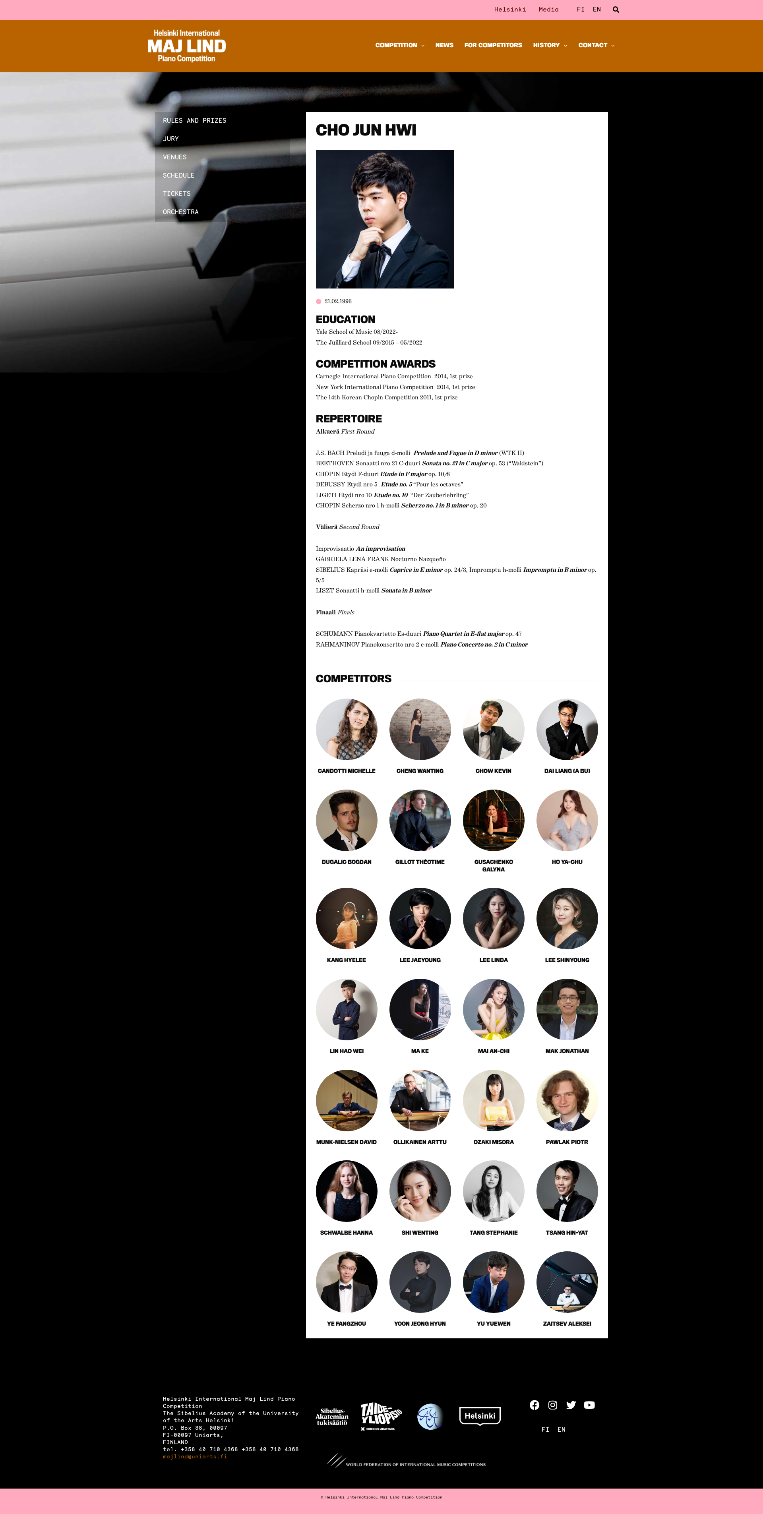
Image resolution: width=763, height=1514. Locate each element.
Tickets (177, 194)
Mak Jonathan (567, 1051)
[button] (616, 10)
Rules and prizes (195, 121)
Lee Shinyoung (567, 960)
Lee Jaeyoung (420, 960)
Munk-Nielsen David (346, 1142)
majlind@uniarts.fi (195, 1457)
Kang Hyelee (346, 960)
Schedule (179, 176)
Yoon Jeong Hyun (420, 1324)
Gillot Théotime (420, 862)
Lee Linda (494, 960)
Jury (171, 139)
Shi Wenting (420, 1233)
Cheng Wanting (420, 771)
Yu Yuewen (494, 1324)
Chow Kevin (493, 771)
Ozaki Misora (494, 1142)
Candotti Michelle (347, 771)
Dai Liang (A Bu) (567, 771)
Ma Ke (420, 1051)
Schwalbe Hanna (346, 1233)
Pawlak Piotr (567, 1142)
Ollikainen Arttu (420, 1142)
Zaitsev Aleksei (567, 1324)
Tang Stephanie (494, 1233)
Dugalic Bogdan (347, 862)
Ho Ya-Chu (567, 862)
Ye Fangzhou (346, 1324)
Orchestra (181, 212)
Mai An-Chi (493, 1051)
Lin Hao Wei (347, 1051)
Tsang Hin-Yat (567, 1233)
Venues (175, 158)
